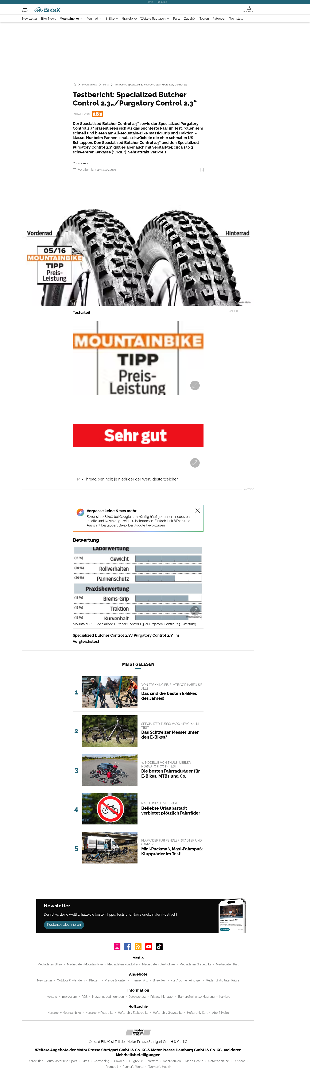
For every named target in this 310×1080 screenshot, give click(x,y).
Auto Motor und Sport (62, 1061)
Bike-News (48, 18)
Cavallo (119, 1061)
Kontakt (51, 996)
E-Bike (110, 18)
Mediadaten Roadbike (122, 964)
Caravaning (101, 1061)
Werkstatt (236, 18)
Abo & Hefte (220, 1012)
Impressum (69, 996)
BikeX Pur (159, 980)
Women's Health (159, 1066)
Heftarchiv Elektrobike (133, 1012)
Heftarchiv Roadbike (99, 1012)
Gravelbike (129, 18)
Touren (204, 18)
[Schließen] (197, 511)
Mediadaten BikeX (50, 964)
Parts (176, 18)
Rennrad (92, 18)
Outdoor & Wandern (71, 980)
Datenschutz (137, 996)
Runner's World (133, 1066)
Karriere (224, 996)
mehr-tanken (172, 1061)
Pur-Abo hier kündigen (186, 980)
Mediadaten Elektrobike (158, 964)
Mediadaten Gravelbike (195, 964)
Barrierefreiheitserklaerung (196, 996)
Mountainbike (69, 18)
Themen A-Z (139, 980)
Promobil (111, 1066)
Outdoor (239, 1061)
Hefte (150, 1)
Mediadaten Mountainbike (85, 964)
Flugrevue (136, 1061)
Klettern (94, 980)
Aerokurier (36, 1061)
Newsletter (29, 18)
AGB (85, 996)
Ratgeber (219, 18)
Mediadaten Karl (227, 964)
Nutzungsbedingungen (108, 996)
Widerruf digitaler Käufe (222, 980)
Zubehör (190, 18)
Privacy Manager (162, 996)
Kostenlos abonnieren (64, 925)
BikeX (85, 1061)
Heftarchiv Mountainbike (64, 1012)
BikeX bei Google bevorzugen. (142, 525)
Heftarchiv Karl (197, 1012)
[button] (138, 240)
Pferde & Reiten (115, 980)
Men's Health (194, 1061)
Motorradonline (218, 1061)
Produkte (162, 1)
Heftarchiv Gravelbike (167, 1012)
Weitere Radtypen (153, 18)
